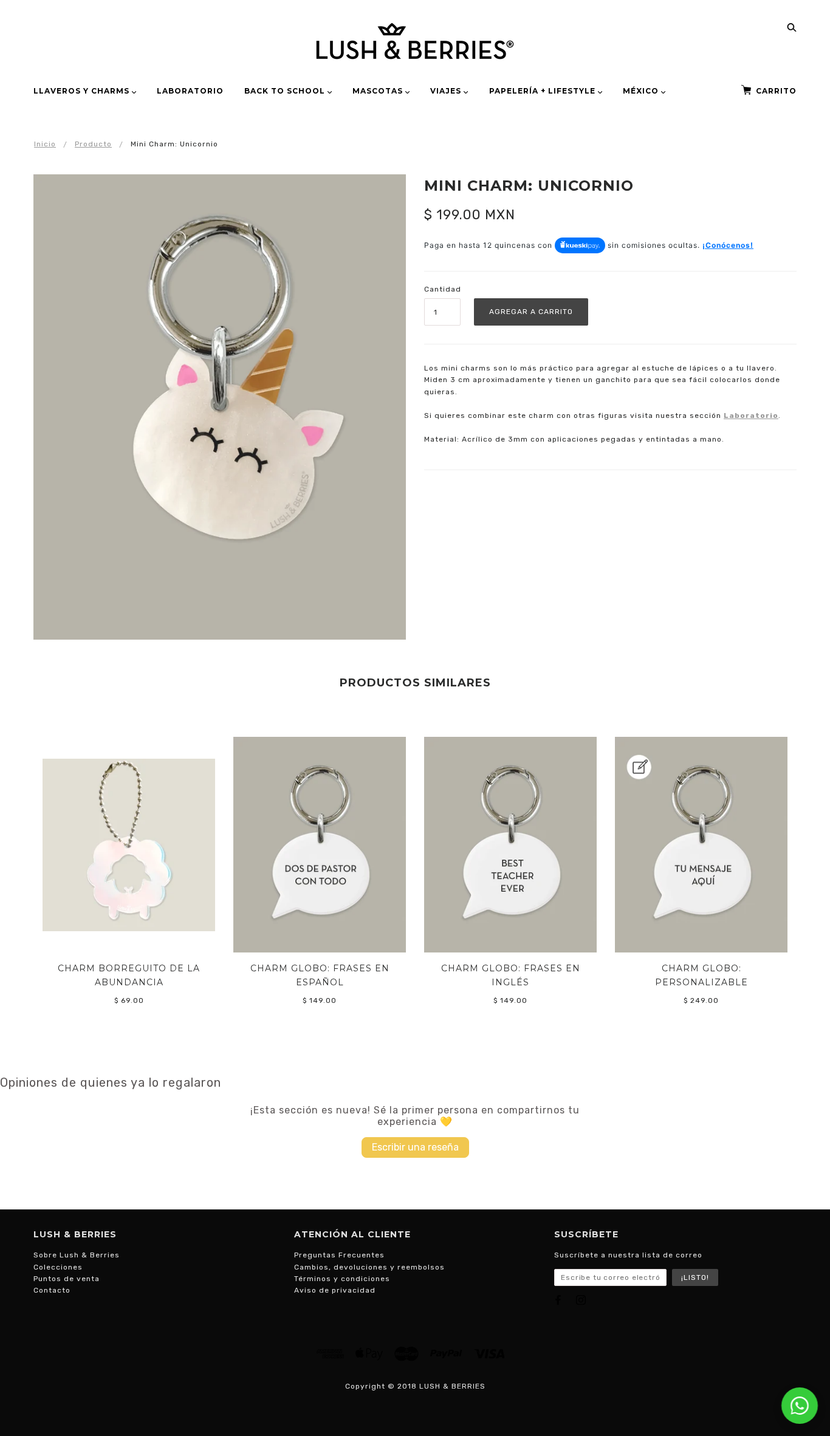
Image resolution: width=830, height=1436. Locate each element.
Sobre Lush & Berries (76, 1255)
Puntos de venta (66, 1278)
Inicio (45, 144)
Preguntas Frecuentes (339, 1255)
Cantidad (442, 289)
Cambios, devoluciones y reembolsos (369, 1267)
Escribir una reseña (415, 1147)
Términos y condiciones (342, 1278)
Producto (93, 144)
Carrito (776, 90)
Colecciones (58, 1267)
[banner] (415, 41)
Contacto (51, 1290)
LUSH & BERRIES (452, 1386)
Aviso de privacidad (335, 1290)
